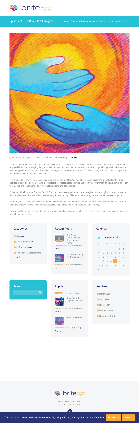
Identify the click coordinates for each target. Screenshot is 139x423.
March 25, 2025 (18, 157)
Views (58, 293)
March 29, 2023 (61, 308)
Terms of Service (75, 404)
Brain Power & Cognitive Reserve (75, 299)
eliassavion (34, 157)
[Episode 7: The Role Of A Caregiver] (69, 93)
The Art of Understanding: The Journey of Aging (74, 239)
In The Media (22, 247)
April (104, 299)
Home (65, 21)
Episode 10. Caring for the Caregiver (75, 256)
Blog (18, 236)
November (107, 316)
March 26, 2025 (61, 245)
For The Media (23, 242)
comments (67, 293)
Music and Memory (75, 317)
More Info (113, 418)
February (106, 310)
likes (77, 293)
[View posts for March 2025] (98, 237)
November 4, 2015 (62, 327)
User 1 (76, 327)
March (105, 294)
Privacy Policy (61, 404)
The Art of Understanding (83, 21)
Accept (128, 418)
